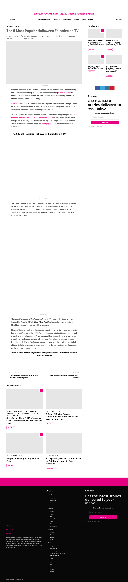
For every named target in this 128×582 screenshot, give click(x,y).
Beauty (10, 411)
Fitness (52, 532)
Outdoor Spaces (54, 555)
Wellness (67, 19)
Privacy (8, 533)
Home (76, 19)
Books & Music (54, 498)
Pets (20, 455)
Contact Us (9, 529)
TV (50, 505)
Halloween (15, 104)
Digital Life (18, 411)
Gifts (17, 413)
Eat (51, 567)
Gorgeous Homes (55, 546)
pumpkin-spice (64, 93)
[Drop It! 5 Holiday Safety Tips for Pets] (24, 443)
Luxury (51, 521)
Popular (41, 390)
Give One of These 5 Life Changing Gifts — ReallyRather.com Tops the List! (24, 421)
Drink (51, 564)
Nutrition (52, 537)
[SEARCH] (7, 20)
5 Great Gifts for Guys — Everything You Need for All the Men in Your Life (62, 417)
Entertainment (44, 19)
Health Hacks (53, 535)
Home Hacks (53, 548)
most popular (47, 124)
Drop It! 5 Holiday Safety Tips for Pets (23, 459)
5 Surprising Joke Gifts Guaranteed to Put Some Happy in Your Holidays (64, 461)
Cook (51, 562)
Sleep (9, 415)
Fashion (10, 413)
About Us (9, 525)
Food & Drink (87, 19)
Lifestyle (56, 19)
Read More (10, 427)
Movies (52, 503)
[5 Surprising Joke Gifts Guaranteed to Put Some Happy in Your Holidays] (64, 443)
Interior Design (54, 551)
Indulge (52, 569)
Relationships (53, 526)
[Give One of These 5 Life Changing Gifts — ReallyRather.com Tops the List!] (24, 399)
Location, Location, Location (57, 553)
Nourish (52, 571)
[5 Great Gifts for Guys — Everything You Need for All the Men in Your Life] (64, 399)
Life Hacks (25, 413)
